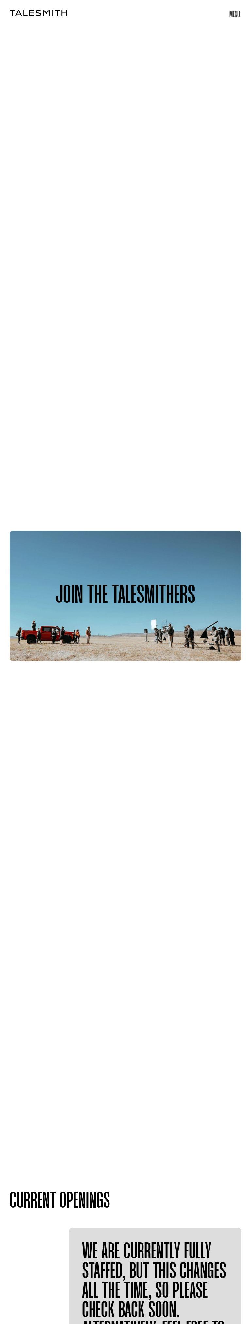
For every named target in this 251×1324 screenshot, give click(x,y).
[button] (234, 13)
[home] (38, 13)
